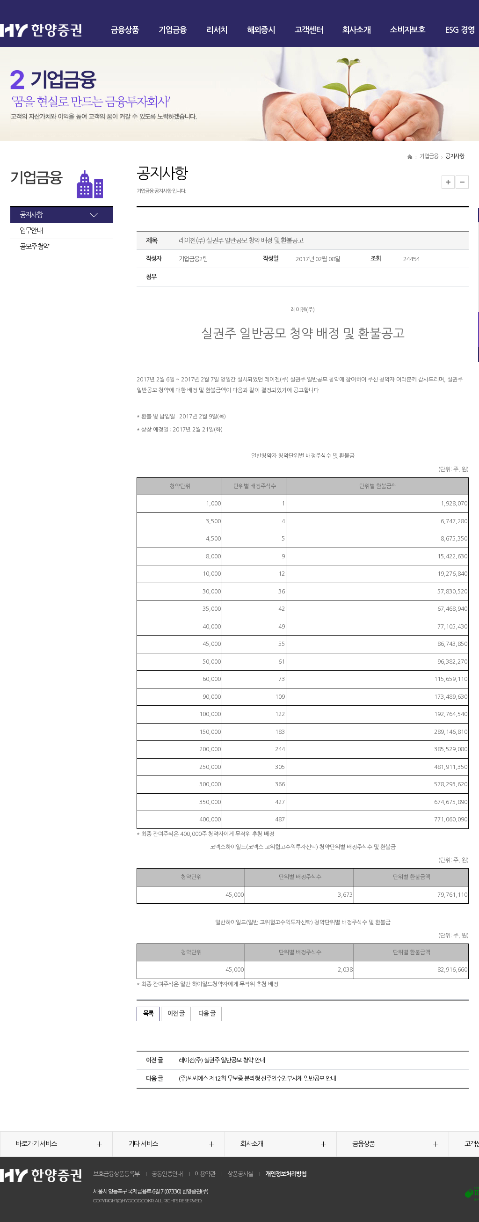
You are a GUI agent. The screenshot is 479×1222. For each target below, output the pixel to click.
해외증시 (261, 30)
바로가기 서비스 (36, 1144)
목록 (148, 1013)
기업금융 (173, 30)
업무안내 (31, 230)
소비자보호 (407, 30)
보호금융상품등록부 (116, 1174)
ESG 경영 (460, 30)
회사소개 (356, 30)
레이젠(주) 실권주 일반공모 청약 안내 (222, 1060)
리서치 (216, 30)
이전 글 (175, 1013)
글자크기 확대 (448, 182)
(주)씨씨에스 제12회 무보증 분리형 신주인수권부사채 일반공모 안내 (257, 1079)
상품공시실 (240, 1174)
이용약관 (205, 1174)
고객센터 (309, 30)
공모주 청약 (34, 246)
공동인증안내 (167, 1174)
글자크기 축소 (462, 182)
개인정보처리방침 (285, 1174)
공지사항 (31, 214)
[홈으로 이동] (410, 156)
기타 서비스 (143, 1144)
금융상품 (125, 30)
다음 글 (206, 1013)
